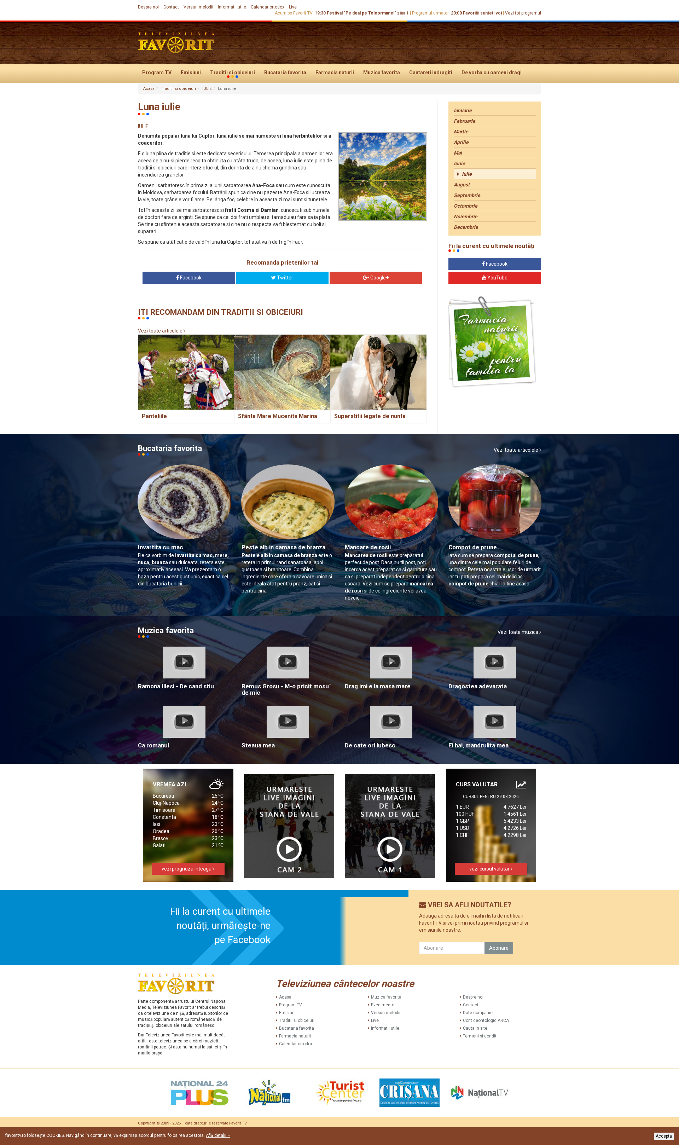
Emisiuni (191, 72)
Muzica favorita (381, 72)
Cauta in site (475, 1028)
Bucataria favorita (285, 72)
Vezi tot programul (523, 13)
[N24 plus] (199, 1093)
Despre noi (148, 7)
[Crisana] (409, 1093)
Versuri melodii (198, 7)
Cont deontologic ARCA (486, 1020)
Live (293, 7)
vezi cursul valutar (490, 869)
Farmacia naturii (334, 72)
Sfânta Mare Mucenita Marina (277, 416)
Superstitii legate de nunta (370, 416)
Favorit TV (237, 1123)
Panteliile (154, 416)
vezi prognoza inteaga (187, 869)
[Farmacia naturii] (492, 342)
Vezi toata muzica (518, 632)
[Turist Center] (339, 1093)
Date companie (478, 1012)
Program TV (157, 72)
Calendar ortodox (267, 7)
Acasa (149, 88)
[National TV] (479, 1093)
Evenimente (382, 1004)
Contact (171, 7)
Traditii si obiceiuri (232, 72)
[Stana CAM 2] (289, 826)
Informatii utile (232, 7)
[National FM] (269, 1093)
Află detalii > (218, 1135)
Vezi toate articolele (161, 331)
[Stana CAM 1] (390, 826)
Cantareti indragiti (430, 72)
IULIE (206, 88)
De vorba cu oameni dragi (492, 72)
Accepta (664, 1136)
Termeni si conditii (481, 1036)
